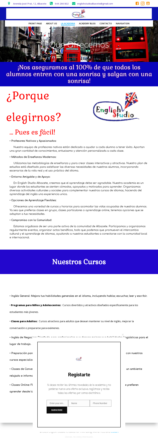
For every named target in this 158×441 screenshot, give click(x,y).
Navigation (122, 23)
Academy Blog (87, 23)
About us (51, 23)
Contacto (106, 23)
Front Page (35, 23)
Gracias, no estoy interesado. (79, 436)
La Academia (68, 23)
